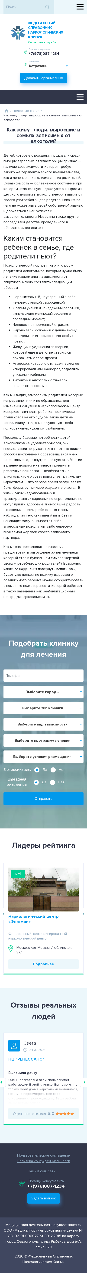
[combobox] (48, 66)
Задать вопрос (43, 1198)
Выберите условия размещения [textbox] (42, 756)
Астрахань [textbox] (38, 66)
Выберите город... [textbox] (42, 692)
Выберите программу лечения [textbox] (42, 740)
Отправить (43, 798)
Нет (62, 769)
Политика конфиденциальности (43, 1161)
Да (44, 769)
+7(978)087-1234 (44, 53)
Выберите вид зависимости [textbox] (42, 724)
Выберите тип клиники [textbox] (42, 708)
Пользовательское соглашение (43, 1155)
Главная (6, 111)
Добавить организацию (43, 78)
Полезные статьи (26, 111)
